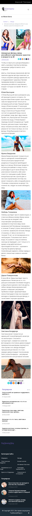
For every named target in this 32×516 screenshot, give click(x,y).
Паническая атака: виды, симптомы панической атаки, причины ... (13, 411)
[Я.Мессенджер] (18, 59)
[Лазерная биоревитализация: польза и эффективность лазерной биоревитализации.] (4, 492)
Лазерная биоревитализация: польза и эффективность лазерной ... (19, 492)
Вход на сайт (19, 2)
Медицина (4, 458)
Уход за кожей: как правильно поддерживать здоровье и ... (16, 393)
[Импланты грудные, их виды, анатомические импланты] (4, 502)
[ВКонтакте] (20, 59)
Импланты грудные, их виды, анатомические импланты (17, 500)
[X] (26, 59)
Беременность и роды (5, 468)
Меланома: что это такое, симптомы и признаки (14, 420)
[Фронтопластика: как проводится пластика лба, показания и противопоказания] (4, 485)
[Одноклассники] (22, 59)
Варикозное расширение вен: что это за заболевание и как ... (14, 402)
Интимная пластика (23, 464)
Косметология (21, 461)
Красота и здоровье (7, 472)
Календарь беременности (20, 468)
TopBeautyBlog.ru (16, 513)
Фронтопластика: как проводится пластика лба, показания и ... (18, 483)
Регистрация (27, 2)
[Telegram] (24, 59)
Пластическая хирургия (5, 462)
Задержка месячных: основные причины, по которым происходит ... (15, 429)
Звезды (4, 49)
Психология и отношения (21, 473)
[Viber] (28, 59)
